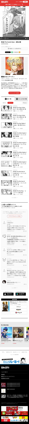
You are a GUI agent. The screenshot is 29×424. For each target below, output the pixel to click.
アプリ (12, 4)
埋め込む (16, 52)
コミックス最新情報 (14, 354)
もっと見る (14, 197)
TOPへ (3, 352)
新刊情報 (15, 4)
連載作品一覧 (9, 352)
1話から (25, 102)
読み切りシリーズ (16, 352)
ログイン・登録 (19, 1)
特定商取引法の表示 (5, 378)
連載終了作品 (24, 352)
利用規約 (3, 374)
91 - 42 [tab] (4, 102)
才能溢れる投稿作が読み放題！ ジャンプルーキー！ (14, 361)
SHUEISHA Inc (4, 402)
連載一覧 (7, 4)
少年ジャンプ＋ (4, 2)
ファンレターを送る (14, 92)
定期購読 (25, 1)
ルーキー (19, 4)
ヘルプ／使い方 (4, 372)
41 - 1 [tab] (10, 102)
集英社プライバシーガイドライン (8, 376)
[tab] (7, 99)
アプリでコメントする (14, 216)
